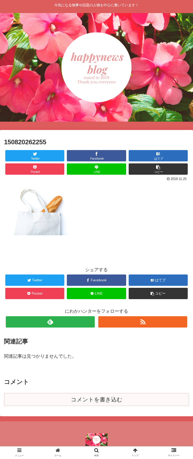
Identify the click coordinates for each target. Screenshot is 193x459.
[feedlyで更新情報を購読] (50, 322)
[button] (178, 417)
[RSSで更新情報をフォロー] (142, 322)
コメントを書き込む (96, 399)
